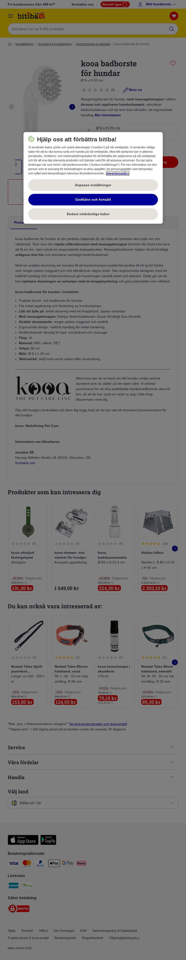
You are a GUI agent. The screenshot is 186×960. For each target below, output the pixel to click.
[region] (93, 178)
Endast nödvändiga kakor (93, 214)
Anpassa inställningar (93, 185)
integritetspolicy (118, 173)
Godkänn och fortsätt (93, 199)
